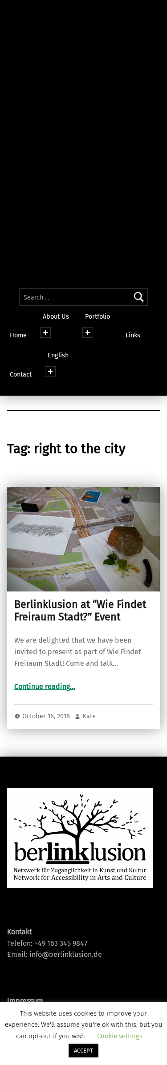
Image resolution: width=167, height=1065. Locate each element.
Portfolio (97, 316)
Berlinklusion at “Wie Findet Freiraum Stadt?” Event (80, 610)
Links (133, 335)
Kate (89, 716)
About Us (56, 316)
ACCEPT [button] (83, 1050)
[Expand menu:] (50, 371)
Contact (21, 374)
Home (18, 335)
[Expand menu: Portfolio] (87, 332)
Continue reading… (44, 686)
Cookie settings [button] (120, 1036)
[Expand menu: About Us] (45, 332)
